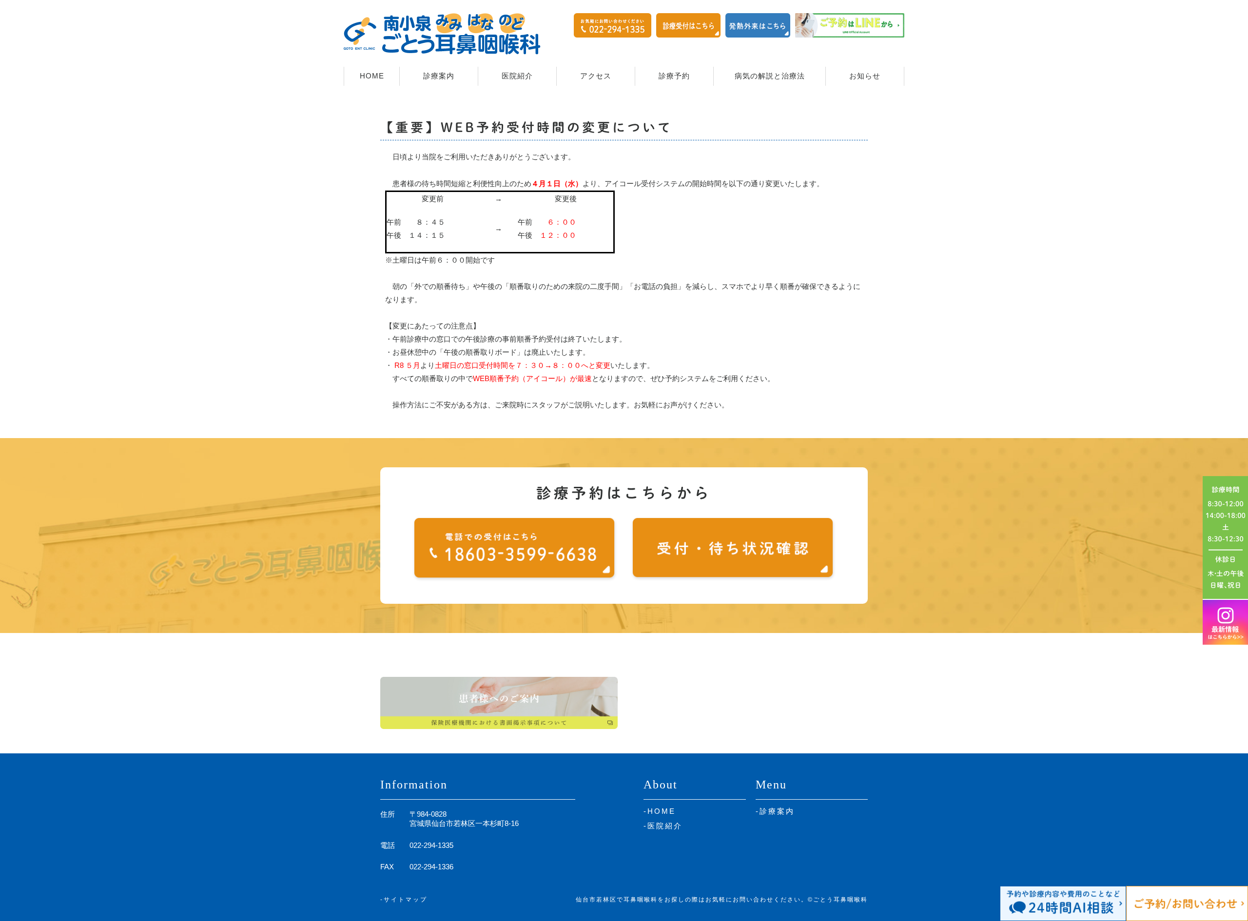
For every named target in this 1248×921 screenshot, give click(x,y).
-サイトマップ (404, 899)
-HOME (660, 811)
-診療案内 (775, 811)
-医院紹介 (663, 826)
